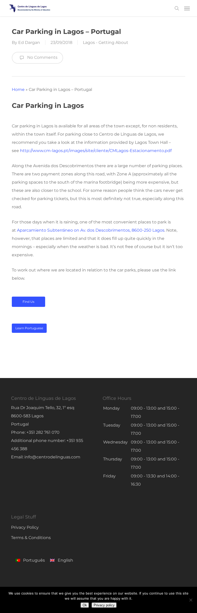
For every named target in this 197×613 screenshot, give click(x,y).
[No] (190, 599)
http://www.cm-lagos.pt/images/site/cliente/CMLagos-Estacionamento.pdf (96, 150)
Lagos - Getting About (105, 42)
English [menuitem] (65, 560)
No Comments (41, 57)
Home (18, 89)
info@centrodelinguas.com (52, 457)
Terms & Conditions (31, 537)
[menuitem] (30, 561)
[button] (187, 8)
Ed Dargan (29, 42)
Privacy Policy (25, 527)
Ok (85, 605)
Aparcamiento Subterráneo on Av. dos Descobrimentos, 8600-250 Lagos (90, 230)
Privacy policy (104, 605)
